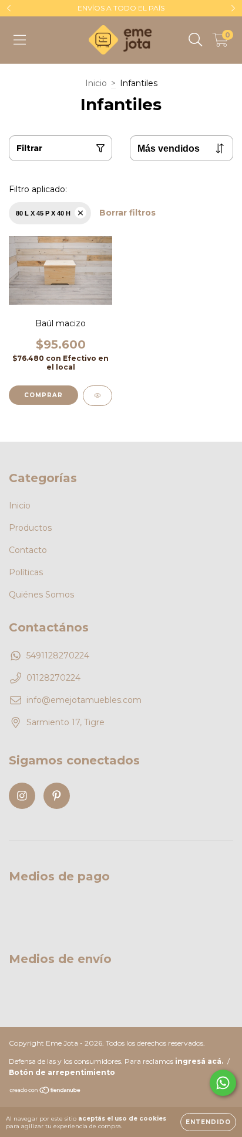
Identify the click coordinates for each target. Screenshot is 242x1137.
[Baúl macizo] (97, 395)
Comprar (43, 395)
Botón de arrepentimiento (62, 1072)
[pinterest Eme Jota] (56, 796)
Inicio (96, 83)
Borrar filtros (127, 212)
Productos (30, 528)
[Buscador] (195, 40)
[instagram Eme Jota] (22, 796)
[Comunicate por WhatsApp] (223, 1083)
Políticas (26, 572)
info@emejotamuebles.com (84, 700)
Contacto (28, 550)
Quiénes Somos (41, 594)
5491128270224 (57, 655)
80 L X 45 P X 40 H (43, 213)
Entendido (208, 1122)
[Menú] (20, 40)
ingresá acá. (199, 1061)
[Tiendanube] (45, 1091)
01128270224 (53, 677)
